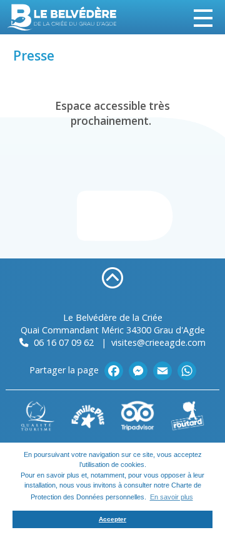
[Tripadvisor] (137, 415)
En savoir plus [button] (171, 497)
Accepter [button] (112, 519)
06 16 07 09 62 (62, 342)
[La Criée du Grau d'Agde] (62, 17)
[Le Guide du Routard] (187, 415)
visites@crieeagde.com (158, 342)
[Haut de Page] (112, 277)
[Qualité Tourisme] (37, 415)
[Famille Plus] (87, 415)
